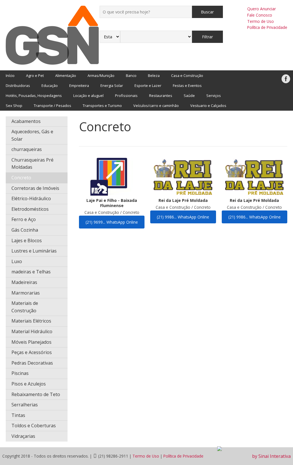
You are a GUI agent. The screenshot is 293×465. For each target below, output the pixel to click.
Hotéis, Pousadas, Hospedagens (34, 95)
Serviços (213, 95)
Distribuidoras (18, 85)
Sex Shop (14, 105)
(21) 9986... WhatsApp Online (183, 217)
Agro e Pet (35, 75)
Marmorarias (25, 293)
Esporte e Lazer (147, 85)
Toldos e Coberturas (33, 425)
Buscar (207, 12)
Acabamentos (26, 121)
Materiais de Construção (24, 307)
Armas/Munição (101, 75)
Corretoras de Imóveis (35, 188)
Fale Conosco (259, 15)
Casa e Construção (187, 75)
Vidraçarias (23, 436)
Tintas (18, 415)
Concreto (21, 177)
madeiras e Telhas (31, 272)
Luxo (16, 261)
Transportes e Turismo (102, 105)
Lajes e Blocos (26, 240)
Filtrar (207, 36)
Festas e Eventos (187, 85)
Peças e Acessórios (31, 352)
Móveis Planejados (31, 342)
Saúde (189, 95)
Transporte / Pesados (52, 105)
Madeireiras (24, 282)
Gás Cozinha (24, 230)
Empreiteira (79, 85)
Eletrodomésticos (30, 209)
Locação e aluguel (88, 95)
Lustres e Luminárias (34, 251)
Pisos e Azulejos (28, 384)
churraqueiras (26, 149)
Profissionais (126, 95)
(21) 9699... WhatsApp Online (112, 222)
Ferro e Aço (23, 219)
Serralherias (24, 405)
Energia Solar (111, 85)
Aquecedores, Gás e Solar (32, 135)
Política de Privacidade (267, 27)
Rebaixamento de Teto (35, 394)
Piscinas (20, 373)
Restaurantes (160, 95)
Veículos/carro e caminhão (156, 105)
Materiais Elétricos (31, 321)
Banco (131, 75)
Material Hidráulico (31, 331)
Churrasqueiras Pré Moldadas (32, 163)
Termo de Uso (260, 21)
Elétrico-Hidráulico (31, 198)
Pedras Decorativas (32, 363)
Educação (49, 85)
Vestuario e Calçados (208, 105)
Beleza (154, 75)
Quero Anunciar (261, 8)
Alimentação (65, 75)
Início (10, 75)
